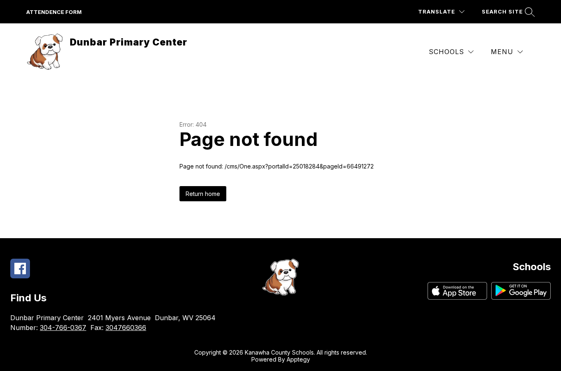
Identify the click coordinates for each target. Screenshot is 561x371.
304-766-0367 (63, 327)
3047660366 (126, 327)
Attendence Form (54, 12)
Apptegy (298, 359)
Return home (203, 193)
